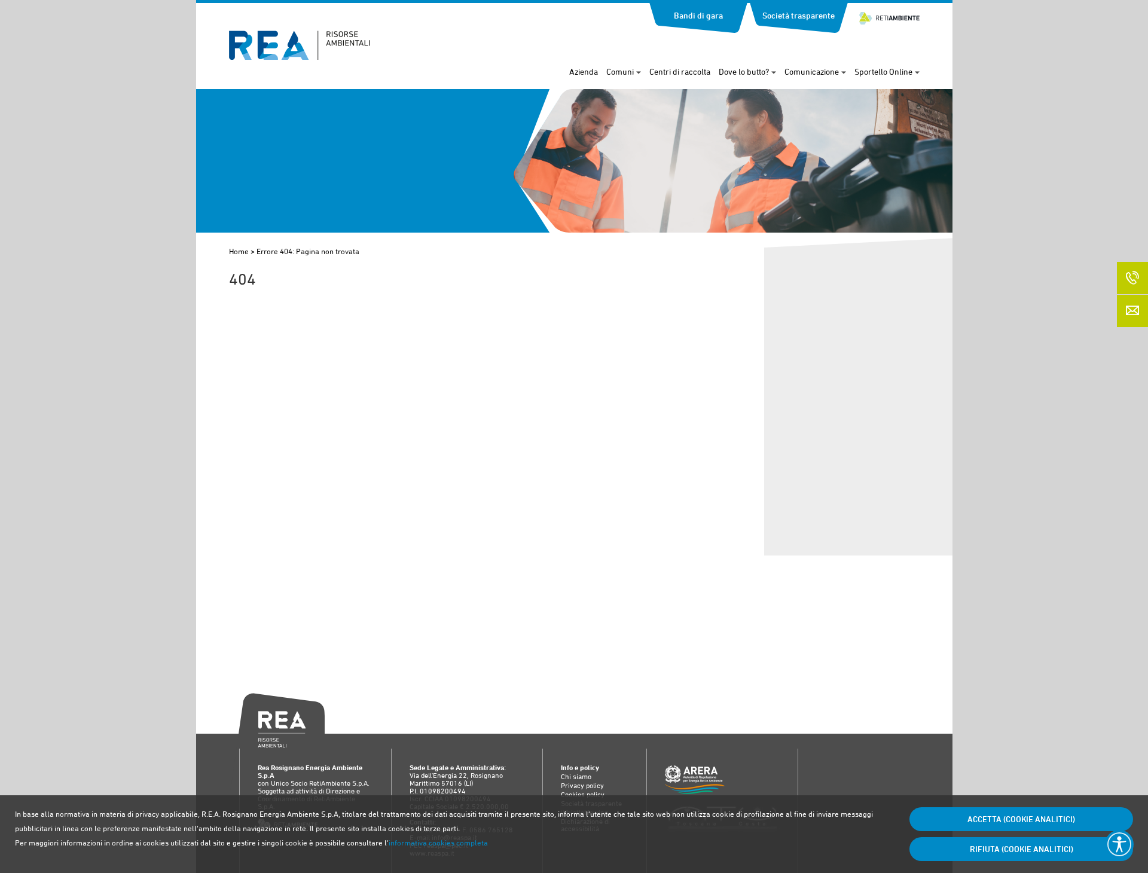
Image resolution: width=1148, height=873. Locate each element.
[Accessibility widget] (1119, 844)
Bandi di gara (698, 15)
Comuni (620, 72)
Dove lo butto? (744, 72)
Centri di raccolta (679, 72)
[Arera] (722, 780)
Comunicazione (811, 72)
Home (239, 251)
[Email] (1132, 311)
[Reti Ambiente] (889, 13)
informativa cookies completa (438, 842)
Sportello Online (883, 72)
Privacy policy (582, 786)
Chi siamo (576, 777)
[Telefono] (1132, 278)
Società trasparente (798, 15)
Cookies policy (582, 794)
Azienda (583, 72)
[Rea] (299, 56)
